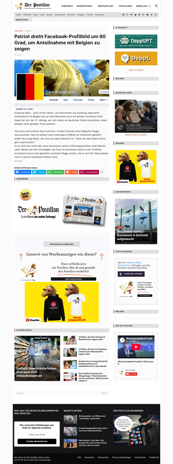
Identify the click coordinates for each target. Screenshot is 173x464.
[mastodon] (139, 14)
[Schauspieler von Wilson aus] (70, 419)
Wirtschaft (27, 15)
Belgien (28, 31)
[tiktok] (151, 14)
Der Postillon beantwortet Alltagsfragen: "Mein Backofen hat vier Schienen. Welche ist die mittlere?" (93, 377)
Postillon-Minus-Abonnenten (130, 264)
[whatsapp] (127, 14)
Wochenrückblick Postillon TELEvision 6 (136, 362)
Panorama (71, 15)
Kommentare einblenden (62, 244)
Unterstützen (84, 6)
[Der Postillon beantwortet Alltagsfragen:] (70, 376)
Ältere (103, 393)
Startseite (67, 6)
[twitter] (131, 14)
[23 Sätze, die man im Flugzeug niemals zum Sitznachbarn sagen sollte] (70, 352)
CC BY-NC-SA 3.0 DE (23, 460)
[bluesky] (135, 15)
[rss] (156, 14)
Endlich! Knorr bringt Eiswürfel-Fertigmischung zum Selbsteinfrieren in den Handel (93, 363)
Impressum (89, 457)
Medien (49, 15)
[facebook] (123, 14)
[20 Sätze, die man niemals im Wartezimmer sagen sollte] (70, 340)
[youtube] (147, 14)
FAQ (79, 457)
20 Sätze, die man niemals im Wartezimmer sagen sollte (92, 338)
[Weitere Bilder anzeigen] (136, 134)
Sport (36, 15)
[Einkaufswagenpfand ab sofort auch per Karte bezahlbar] (70, 431)
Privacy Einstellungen (121, 457)
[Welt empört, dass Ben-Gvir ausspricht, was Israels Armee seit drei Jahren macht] (70, 443)
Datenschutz (103, 457)
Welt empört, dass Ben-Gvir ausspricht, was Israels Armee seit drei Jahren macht (93, 442)
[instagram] (143, 14)
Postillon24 (125, 6)
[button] (150, 6)
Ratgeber (81, 15)
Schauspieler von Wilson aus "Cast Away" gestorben (92, 417)
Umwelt (90, 15)
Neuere (20, 393)
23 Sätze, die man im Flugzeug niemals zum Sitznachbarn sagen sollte (93, 351)
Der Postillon (105, 6)
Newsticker (99, 15)
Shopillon (141, 6)
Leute (42, 15)
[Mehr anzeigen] (102, 172)
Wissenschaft (60, 15)
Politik (18, 15)
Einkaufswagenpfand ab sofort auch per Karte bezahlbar (93, 429)
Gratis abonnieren (36, 441)
